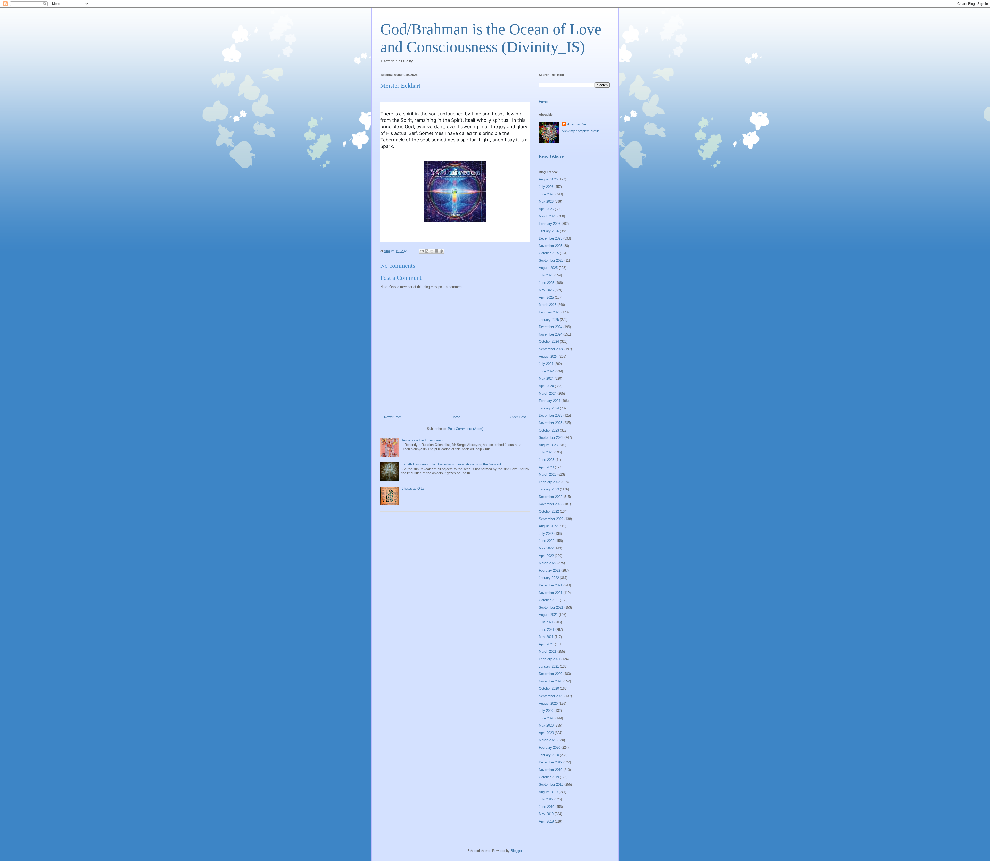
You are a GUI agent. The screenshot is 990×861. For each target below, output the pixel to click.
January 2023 (549, 489)
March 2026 (547, 216)
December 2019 (550, 762)
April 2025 (546, 297)
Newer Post (392, 417)
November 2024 (550, 334)
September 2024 (551, 349)
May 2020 (546, 725)
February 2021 (549, 659)
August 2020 (548, 703)
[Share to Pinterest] (441, 251)
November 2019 (550, 770)
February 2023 (549, 482)
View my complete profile (581, 131)
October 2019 (549, 777)
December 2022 (550, 497)
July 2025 (546, 275)
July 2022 (546, 534)
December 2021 (550, 585)
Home (455, 417)
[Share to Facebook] (436, 251)
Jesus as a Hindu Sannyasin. (423, 440)
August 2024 (548, 356)
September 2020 (551, 696)
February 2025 (549, 312)
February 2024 (549, 401)
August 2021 (548, 615)
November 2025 (550, 246)
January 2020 (549, 755)
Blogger (516, 851)
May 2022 (546, 548)
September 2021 (551, 607)
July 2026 (546, 187)
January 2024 (549, 408)
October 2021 (549, 600)
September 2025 (551, 260)
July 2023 (546, 452)
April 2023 (546, 467)
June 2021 (546, 630)
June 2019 (546, 807)
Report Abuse (551, 156)
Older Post (518, 417)
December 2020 (550, 674)
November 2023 (550, 423)
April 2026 (546, 209)
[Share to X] (431, 251)
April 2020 (546, 733)
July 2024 (546, 364)
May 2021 (546, 637)
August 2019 (548, 792)
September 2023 (551, 438)
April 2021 (546, 644)
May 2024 (546, 378)
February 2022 (549, 570)
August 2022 (548, 526)
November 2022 (550, 504)
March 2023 (547, 474)
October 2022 (549, 511)
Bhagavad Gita (412, 488)
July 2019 (546, 799)
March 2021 (547, 651)
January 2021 (549, 666)
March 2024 (547, 393)
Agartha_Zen (577, 124)
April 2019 (546, 821)
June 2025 (546, 283)
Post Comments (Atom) (465, 429)
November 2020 (550, 681)
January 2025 (549, 320)
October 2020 (549, 688)
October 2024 (549, 342)
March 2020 (547, 740)
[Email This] (421, 251)
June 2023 (546, 460)
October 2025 (549, 253)
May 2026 (546, 201)
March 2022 (547, 563)
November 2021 (550, 593)
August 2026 (548, 179)
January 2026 (549, 231)
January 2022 (549, 578)
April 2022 (546, 556)
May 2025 (546, 290)
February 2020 (549, 748)
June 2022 (546, 541)
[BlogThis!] (426, 251)
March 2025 (547, 305)
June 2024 (546, 371)
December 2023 (550, 415)
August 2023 (548, 445)
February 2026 (549, 224)
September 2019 (551, 784)
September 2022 (551, 519)
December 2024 (550, 327)
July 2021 (546, 622)
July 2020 (546, 711)
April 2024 (546, 386)
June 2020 (546, 718)
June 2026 (546, 194)
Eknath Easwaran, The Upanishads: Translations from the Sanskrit (451, 464)
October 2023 (549, 430)
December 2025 (550, 238)
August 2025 (548, 268)
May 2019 (546, 814)
